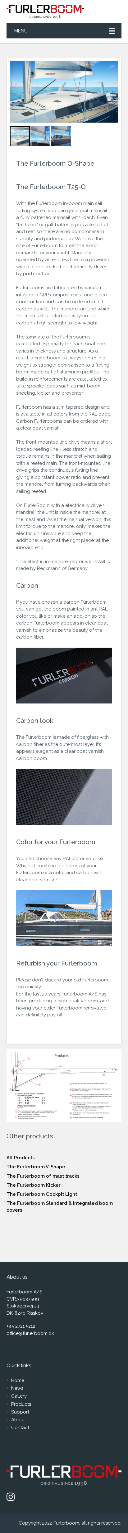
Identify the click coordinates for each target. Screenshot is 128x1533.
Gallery (19, 1396)
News (17, 1388)
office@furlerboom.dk (30, 1333)
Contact (20, 1427)
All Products (21, 1158)
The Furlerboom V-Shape (36, 1167)
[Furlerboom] (45, 11)
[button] (104, 92)
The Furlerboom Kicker (34, 1185)
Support (20, 1412)
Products (21, 1404)
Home (17, 1380)
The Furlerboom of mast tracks (43, 1176)
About (18, 1420)
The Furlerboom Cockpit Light (42, 1194)
